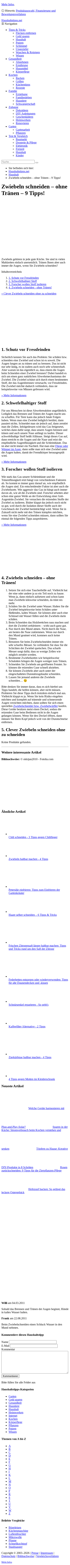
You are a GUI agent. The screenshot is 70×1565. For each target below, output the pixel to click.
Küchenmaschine (18, 1530)
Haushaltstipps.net (19, 171)
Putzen (20, 42)
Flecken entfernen (26, 33)
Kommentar (8, 1349)
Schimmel (21, 45)
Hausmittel (22, 68)
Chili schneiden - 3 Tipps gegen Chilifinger (33, 837)
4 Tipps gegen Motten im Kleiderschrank (32, 1079)
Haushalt (21, 39)
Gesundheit (15, 58)
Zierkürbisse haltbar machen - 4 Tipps (30, 1057)
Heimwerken (23, 119)
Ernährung (22, 65)
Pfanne (13, 1540)
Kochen (13, 74)
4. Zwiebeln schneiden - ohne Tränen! (30, 287)
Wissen (20, 55)
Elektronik (22, 145)
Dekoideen (22, 110)
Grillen (20, 81)
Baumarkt (21, 139)
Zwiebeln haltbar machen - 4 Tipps (28, 859)
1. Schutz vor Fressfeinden (24, 277)
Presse (35, 1552)
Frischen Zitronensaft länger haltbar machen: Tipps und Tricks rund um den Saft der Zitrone (37, 947)
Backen (20, 78)
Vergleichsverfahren (47, 1556)
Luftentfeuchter (17, 1533)
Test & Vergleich (18, 136)
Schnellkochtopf (18, 1543)
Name (4, 1341)
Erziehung (21, 94)
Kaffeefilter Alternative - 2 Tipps (27, 1026)
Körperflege (22, 71)
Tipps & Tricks (17, 29)
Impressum (47, 1552)
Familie (13, 91)
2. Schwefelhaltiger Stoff (23, 281)
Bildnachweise (25, 1556)
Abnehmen (22, 62)
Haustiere (21, 100)
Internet (13, 1415)
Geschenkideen (24, 116)
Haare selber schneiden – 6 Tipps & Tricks (33, 914)
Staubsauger (15, 1546)
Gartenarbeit (23, 129)
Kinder (20, 155)
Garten (12, 126)
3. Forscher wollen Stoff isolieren (27, 284)
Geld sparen (22, 36)
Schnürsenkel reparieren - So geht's (28, 1004)
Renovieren (22, 123)
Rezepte (20, 87)
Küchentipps (23, 84)
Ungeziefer (22, 49)
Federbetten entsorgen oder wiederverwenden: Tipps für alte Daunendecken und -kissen (38, 981)
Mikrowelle (15, 1537)
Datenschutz (8, 1556)
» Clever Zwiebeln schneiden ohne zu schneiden (28, 293)
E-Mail (5, 1345)
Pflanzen (21, 132)
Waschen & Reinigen (28, 52)
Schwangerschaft (25, 103)
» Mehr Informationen (13, 395)
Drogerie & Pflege (26, 142)
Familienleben (24, 97)
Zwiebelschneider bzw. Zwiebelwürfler (35, 706)
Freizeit (20, 148)
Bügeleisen (15, 1527)
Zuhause (13, 107)
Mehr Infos (7, 4)
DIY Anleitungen (25, 113)
